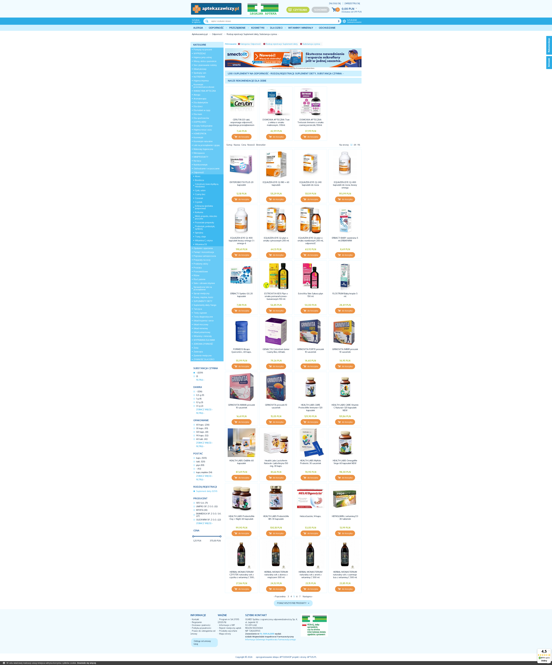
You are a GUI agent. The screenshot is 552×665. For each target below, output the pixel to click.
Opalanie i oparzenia (203, 248)
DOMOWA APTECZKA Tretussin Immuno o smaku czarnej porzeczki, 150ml (310, 122)
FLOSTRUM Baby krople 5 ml (345, 295)
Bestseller (261, 145)
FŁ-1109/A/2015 (267, 633)
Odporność (216, 27)
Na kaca (197, 161)
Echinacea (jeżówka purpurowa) (204, 207)
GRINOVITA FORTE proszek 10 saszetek (310, 350)
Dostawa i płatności (201, 625)
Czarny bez (200, 194)
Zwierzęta (198, 351)
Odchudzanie (327, 27)
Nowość (251, 145)
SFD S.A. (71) (202, 503)
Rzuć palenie (199, 279)
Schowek (320, 9)
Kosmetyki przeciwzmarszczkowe (204, 85)
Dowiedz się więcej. (86, 663)
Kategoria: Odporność (250, 44)
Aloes (197, 176)
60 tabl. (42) (202, 439)
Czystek (198, 202)
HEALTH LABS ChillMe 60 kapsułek (241, 462)
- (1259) (199, 372)
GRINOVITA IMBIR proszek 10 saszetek (345, 350)
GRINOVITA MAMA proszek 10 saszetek (241, 406)
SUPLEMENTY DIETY (203, 301)
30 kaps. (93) (202, 428)
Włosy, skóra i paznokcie (205, 61)
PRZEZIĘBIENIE (237, 27)
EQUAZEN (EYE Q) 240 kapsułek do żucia (311, 183)
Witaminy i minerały (300, 27)
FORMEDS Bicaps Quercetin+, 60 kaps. (241, 350)
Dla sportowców (201, 118)
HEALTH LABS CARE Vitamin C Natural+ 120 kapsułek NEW (345, 407)
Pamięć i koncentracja (204, 252)
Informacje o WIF (227, 625)
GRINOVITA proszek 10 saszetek (276, 406)
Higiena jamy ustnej (203, 57)
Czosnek (199, 198)
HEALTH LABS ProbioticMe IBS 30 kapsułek (276, 517)
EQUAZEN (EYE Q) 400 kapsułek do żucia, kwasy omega (345, 185)
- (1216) (199, 391)
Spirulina (199, 232)
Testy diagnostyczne (203, 316)
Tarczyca (198, 309)
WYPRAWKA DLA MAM (204, 340)
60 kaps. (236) (202, 424)
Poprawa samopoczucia (205, 256)
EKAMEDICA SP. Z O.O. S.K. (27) (208, 514)
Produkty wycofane (228, 631)
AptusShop (286, 657)
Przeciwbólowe (201, 271)
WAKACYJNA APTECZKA (205, 91)
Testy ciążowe (200, 313)
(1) (197, 376)
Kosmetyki (257, 27)
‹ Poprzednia (279, 596)
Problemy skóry (201, 264)
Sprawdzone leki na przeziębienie (203, 288)
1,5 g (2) (199, 406)
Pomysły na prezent (203, 49)
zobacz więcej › (204, 409)
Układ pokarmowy (202, 332)
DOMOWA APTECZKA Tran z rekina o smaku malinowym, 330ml (276, 122)
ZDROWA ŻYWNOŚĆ (203, 344)
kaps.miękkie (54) (204, 472)
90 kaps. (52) (202, 435)
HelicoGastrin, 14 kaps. (310, 516)
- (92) (198, 468)
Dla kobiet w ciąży (202, 110)
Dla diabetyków (201, 102)
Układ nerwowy (201, 328)
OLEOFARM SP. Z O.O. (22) (208, 519)
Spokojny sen (200, 73)
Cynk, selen (200, 190)
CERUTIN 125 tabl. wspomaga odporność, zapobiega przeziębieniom (241, 122)
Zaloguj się (335, 3)
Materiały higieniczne (203, 149)
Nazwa (237, 145)
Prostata (198, 267)
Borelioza (199, 180)
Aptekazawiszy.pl (200, 34)
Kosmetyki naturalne (203, 141)
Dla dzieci (276, 27)
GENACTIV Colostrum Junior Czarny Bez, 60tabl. (276, 350)
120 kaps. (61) (202, 432)
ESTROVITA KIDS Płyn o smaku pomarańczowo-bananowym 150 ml (276, 296)
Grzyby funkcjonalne (203, 126)
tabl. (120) (200, 461)
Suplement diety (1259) (206, 491)
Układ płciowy (200, 69)
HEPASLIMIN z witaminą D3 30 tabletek (345, 517)
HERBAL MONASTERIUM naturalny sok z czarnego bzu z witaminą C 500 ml (345, 574)
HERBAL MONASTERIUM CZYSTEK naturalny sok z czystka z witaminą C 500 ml (241, 575)
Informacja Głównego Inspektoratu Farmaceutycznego (270, 639)
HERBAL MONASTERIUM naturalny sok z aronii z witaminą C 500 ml (310, 574)
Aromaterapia (200, 98)
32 (351, 145)
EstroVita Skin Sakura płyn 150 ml (310, 295)
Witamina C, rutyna (204, 240)
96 (359, 145)
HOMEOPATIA (200, 133)
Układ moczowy (201, 324)
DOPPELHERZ (200, 122)
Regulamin (197, 622)
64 (355, 145)
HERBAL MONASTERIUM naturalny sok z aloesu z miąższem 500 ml (276, 574)
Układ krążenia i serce (204, 320)
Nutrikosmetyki (200, 164)
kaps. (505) (201, 458)
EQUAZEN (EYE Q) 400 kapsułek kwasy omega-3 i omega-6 (241, 240)
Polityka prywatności (201, 628)
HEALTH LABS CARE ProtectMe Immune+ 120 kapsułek (310, 407)
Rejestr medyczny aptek (230, 628)
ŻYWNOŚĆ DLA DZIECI (204, 359)
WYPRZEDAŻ (200, 53)
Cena (243, 145)
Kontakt (195, 619)
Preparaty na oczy (202, 260)
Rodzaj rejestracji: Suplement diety (282, 44)
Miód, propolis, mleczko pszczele (206, 217)
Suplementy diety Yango (205, 305)
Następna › (308, 596)
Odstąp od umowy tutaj (202, 642)
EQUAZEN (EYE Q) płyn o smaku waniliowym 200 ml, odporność (310, 240)
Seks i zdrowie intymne (204, 283)
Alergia (198, 27)
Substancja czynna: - (312, 44)
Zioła (196, 348)
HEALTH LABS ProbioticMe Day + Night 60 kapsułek (241, 517)
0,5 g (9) (200, 395)
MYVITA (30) (201, 510)
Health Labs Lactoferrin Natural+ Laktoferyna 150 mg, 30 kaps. (276, 463)
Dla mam (198, 114)
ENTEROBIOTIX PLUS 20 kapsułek (241, 183)
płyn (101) (200, 465)
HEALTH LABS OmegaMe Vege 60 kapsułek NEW (345, 462)
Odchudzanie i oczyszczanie (207, 168)
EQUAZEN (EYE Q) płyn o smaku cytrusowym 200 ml (276, 239)
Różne (196, 275)
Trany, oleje (200, 236)
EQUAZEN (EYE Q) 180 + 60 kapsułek (276, 183)
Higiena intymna (201, 80)
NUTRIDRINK (199, 77)
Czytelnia (300, 9)
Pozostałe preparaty (204, 222)
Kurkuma (199, 212)
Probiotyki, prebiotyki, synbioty (205, 227)
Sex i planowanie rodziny (205, 65)
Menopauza (199, 153)
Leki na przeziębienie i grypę (207, 145)
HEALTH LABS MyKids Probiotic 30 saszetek (310, 462)
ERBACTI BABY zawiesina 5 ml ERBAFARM (345, 239)
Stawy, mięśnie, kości (203, 297)
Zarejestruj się (352, 3)
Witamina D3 (201, 244)
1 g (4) (199, 398)
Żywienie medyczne (203, 355)
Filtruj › (200, 380)
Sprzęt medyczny (201, 293)
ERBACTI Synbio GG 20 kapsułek (241, 295)
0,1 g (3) (199, 402)
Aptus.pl (312, 657)
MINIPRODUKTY (201, 157)
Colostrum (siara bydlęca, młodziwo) (207, 185)
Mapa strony (225, 633)
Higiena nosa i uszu (203, 129)
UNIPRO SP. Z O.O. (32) (207, 506)
